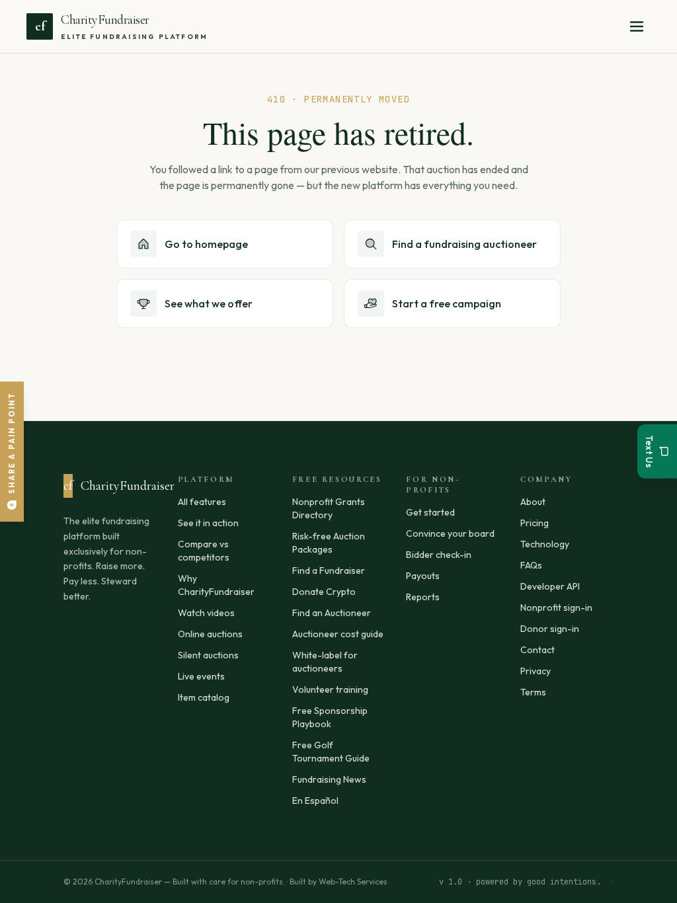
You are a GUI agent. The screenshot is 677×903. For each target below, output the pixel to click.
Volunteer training (330, 689)
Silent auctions (208, 655)
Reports (423, 597)
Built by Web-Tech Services (338, 881)
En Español (315, 800)
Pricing (534, 523)
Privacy (535, 671)
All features (202, 502)
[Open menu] (637, 26)
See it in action (208, 523)
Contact (537, 650)
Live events (201, 676)
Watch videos (206, 613)
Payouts (423, 576)
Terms (533, 692)
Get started (430, 512)
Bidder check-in (438, 555)
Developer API (550, 586)
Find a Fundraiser (328, 570)
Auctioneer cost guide (337, 634)
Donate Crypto (324, 592)
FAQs (531, 565)
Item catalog (203, 697)
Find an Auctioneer (331, 613)
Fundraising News (329, 779)
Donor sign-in (549, 629)
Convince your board (450, 533)
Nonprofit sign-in (556, 607)
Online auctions (210, 634)
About (532, 502)
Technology (544, 544)
